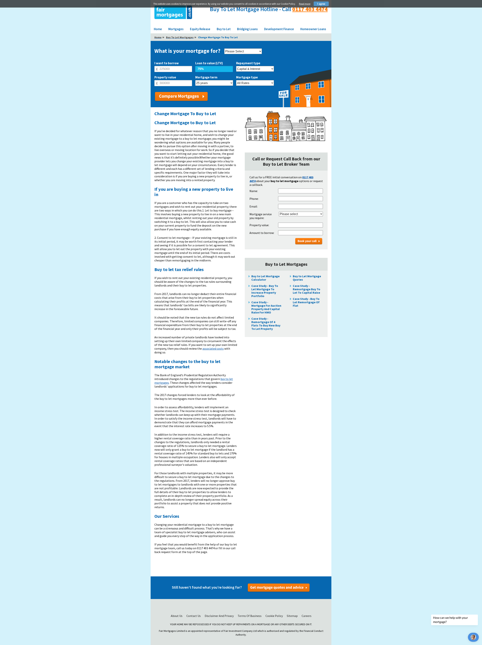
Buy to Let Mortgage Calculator (265, 277)
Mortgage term (206, 77)
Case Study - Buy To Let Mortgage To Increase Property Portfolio (264, 291)
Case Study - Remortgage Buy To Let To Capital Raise (306, 289)
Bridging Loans (247, 29)
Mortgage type (247, 77)
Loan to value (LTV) (209, 63)
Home (158, 29)
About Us (177, 616)
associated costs (213, 348)
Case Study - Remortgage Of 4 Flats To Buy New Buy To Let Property (265, 324)
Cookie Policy (274, 616)
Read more (304, 3)
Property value (165, 77)
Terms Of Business (250, 616)
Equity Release (200, 29)
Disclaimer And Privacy (219, 616)
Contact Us (193, 616)
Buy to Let (224, 29)
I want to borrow (166, 63)
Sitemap (292, 616)
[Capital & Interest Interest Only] (255, 69)
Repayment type (248, 63)
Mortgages (176, 29)
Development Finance (279, 29)
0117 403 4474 (310, 9)
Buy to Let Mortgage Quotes (307, 277)
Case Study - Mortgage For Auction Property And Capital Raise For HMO (266, 307)
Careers (306, 616)
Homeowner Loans (313, 29)
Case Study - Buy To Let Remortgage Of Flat (306, 302)
